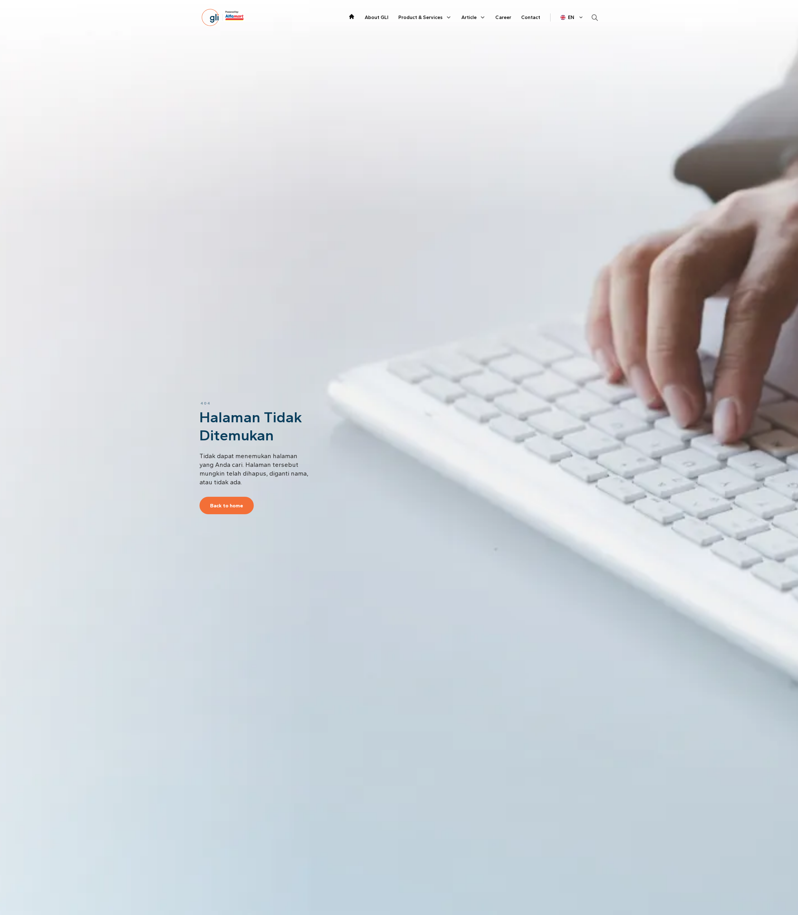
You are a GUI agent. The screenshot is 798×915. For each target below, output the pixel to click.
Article (469, 17)
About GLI (376, 17)
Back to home (226, 506)
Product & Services (420, 17)
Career (503, 17)
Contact (530, 17)
